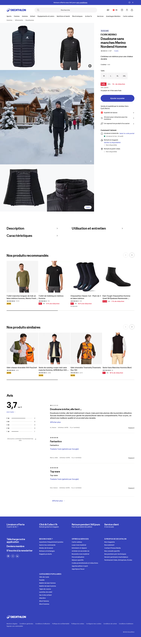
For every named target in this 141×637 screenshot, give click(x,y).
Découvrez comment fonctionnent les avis (20, 439)
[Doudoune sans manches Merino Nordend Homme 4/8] (23, 188)
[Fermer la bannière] (132, 2)
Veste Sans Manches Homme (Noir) (117, 368)
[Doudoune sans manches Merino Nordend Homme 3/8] (47, 117)
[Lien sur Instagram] (12, 556)
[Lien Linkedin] (17, 556)
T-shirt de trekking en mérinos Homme (51, 297)
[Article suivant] (131, 255)
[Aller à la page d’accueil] (16, 10)
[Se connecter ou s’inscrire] (126, 9)
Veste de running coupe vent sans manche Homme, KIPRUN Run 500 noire (53, 369)
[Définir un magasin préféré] (107, 9)
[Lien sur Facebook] (8, 556)
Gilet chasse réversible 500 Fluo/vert (22, 368)
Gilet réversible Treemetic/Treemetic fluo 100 (85, 369)
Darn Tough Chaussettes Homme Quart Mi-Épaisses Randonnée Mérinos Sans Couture (116, 297)
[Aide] (122, 9)
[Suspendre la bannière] (129, 2)
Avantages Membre (113, 16)
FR (116, 10)
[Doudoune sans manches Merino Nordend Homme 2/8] (23, 46)
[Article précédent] (125, 255)
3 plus (88, 207)
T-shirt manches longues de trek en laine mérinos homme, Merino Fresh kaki (22, 297)
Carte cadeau (128, 16)
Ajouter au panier (117, 98)
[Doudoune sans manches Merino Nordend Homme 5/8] (70, 188)
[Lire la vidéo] (90, 66)
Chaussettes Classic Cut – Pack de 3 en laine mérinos (85, 297)
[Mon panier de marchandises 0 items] (131, 9)
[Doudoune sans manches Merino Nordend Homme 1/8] (70, 46)
